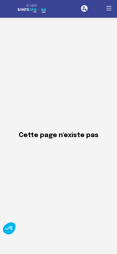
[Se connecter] (84, 8)
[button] (109, 8)
